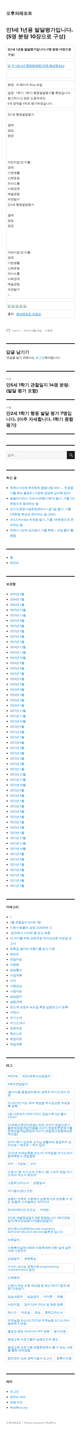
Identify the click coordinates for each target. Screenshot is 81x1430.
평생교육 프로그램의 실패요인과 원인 (33, 1339)
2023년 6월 (17, 742)
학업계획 (16, 1044)
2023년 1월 (17, 769)
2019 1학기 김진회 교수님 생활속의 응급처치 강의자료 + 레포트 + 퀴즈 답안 (39, 1143)
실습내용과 (15, 1296)
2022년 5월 (17, 811)
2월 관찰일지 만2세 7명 (25, 922)
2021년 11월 (18, 843)
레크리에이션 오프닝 (22, 1210)
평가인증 (60, 1331)
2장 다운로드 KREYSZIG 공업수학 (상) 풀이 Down (37, 1115)
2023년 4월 (17, 753)
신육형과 (14, 1277)
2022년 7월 (17, 801)
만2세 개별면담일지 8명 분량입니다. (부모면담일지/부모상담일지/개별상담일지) (39, 1219)
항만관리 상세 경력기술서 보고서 (30, 1358)
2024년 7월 (17, 673)
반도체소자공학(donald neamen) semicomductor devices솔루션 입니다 (35, 1230)
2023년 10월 (18, 721)
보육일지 (14, 1240)
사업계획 (16, 975)
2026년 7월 (17, 599)
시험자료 (16, 991)
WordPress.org (19, 1407)
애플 (60, 1296)
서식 (13, 980)
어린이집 (14, 1304)
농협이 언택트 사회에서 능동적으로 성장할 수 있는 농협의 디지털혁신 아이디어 (40, 1200)
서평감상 (16, 986)
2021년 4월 (17, 880)
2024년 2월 (17, 700)
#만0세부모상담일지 (36, 1076)
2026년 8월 (17, 594)
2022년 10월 (18, 785)
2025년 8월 (17, 620)
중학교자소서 (54, 1312)
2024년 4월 (17, 689)
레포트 (14, 563)
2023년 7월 (17, 737)
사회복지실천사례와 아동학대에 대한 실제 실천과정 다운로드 (39, 1249)
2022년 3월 (17, 822)
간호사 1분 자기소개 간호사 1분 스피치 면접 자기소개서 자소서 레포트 (40, 1173)
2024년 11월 (18, 652)
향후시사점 (64, 1358)
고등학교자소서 (18, 1183)
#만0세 (13, 1076)
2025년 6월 (17, 626)
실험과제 (16, 1002)
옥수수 (12, 1312)
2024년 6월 (17, 679)
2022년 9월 (17, 790)
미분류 (49, 330)
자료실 (25, 1312)
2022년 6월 (17, 806)
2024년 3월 (17, 695)
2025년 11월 (18, 615)
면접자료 (16, 959)
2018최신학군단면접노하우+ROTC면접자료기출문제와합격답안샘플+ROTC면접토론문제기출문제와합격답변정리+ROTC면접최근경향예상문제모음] (40, 1129)
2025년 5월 (17, 631)
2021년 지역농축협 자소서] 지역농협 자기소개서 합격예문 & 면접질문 (40, 1154)
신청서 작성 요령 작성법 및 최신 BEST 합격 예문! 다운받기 (39, 1287)
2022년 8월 (17, 795)
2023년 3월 (17, 758)
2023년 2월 (17, 764)
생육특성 (30, 1258)
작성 (37, 1312)
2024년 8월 (17, 668)
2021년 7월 (17, 864)
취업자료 (16, 1039)
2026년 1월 (17, 604)
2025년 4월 (17, 636)
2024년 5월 (17, 684)
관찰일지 (39, 1183)
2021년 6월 (17, 870)
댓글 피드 (16, 1402)
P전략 (22, 1164)
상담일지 (14, 1258)
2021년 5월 (17, 875)
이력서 (14, 1012)
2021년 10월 (18, 848)
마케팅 (44, 1210)
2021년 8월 (17, 859)
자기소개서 (17, 1023)
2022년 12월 (18, 774)
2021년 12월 (18, 838)
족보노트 (16, 1033)
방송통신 (16, 970)
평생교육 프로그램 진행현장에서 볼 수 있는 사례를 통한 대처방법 (40, 1349)
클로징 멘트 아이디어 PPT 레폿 (29, 1331)
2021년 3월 (17, 886)
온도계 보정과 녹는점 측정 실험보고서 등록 (39, 1007)
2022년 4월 (17, 817)
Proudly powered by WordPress (40, 1422)
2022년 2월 (17, 827)
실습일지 (16, 996)
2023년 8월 (17, 732)
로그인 (40, 357)
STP (33, 1164)
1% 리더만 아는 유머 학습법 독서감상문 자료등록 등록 (39, 1104)
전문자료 (16, 1028)
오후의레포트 (19, 13)
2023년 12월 (18, 711)
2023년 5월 (17, 748)
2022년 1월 (17, 833)
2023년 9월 (17, 726)
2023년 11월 (18, 716)
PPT (10, 1164)
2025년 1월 (17, 642)
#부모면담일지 (18, 1084)
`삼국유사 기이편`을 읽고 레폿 (30, 933)
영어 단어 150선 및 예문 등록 (43, 1304)
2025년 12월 (18, 610)
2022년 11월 (18, 779)
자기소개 (16, 1018)
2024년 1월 (17, 705)
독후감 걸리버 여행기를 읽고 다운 (32, 949)
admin (16, 330)
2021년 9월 (17, 854)
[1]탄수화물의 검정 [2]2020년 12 (31, 927)
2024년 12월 (18, 647)
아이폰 (48, 1296)
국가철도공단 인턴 (20, 1191)
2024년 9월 (17, 663)
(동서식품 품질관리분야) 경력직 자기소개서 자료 (39, 1093)
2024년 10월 (18, 658)
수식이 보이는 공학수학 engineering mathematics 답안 (33, 1268)
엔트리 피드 (18, 1397)
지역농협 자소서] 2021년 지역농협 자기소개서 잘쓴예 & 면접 (39, 1322)
